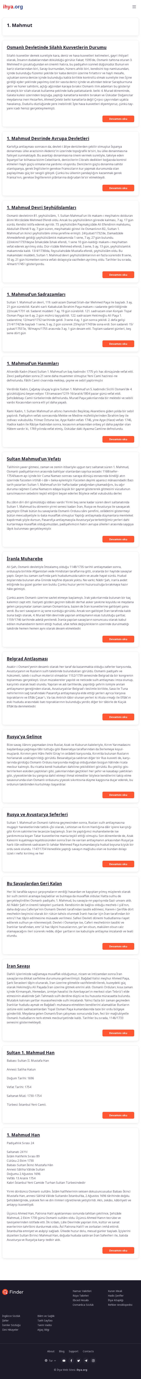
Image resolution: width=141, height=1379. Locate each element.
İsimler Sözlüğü (11, 1325)
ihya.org (82, 1369)
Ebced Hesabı (81, 1300)
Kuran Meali (115, 1291)
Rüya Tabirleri (81, 1295)
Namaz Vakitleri (82, 1291)
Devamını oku (118, 119)
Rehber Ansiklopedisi (120, 1304)
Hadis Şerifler (116, 1295)
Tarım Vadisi (44, 1325)
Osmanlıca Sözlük (83, 1304)
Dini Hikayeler (10, 1329)
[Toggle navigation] (134, 7)
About (51, 1351)
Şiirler (5, 1320)
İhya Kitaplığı (115, 1300)
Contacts (88, 1351)
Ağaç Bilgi (43, 1329)
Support (73, 1351)
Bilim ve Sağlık (46, 1316)
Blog (61, 1351)
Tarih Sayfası (45, 1320)
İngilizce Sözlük (11, 1316)
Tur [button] (51, 1360)
